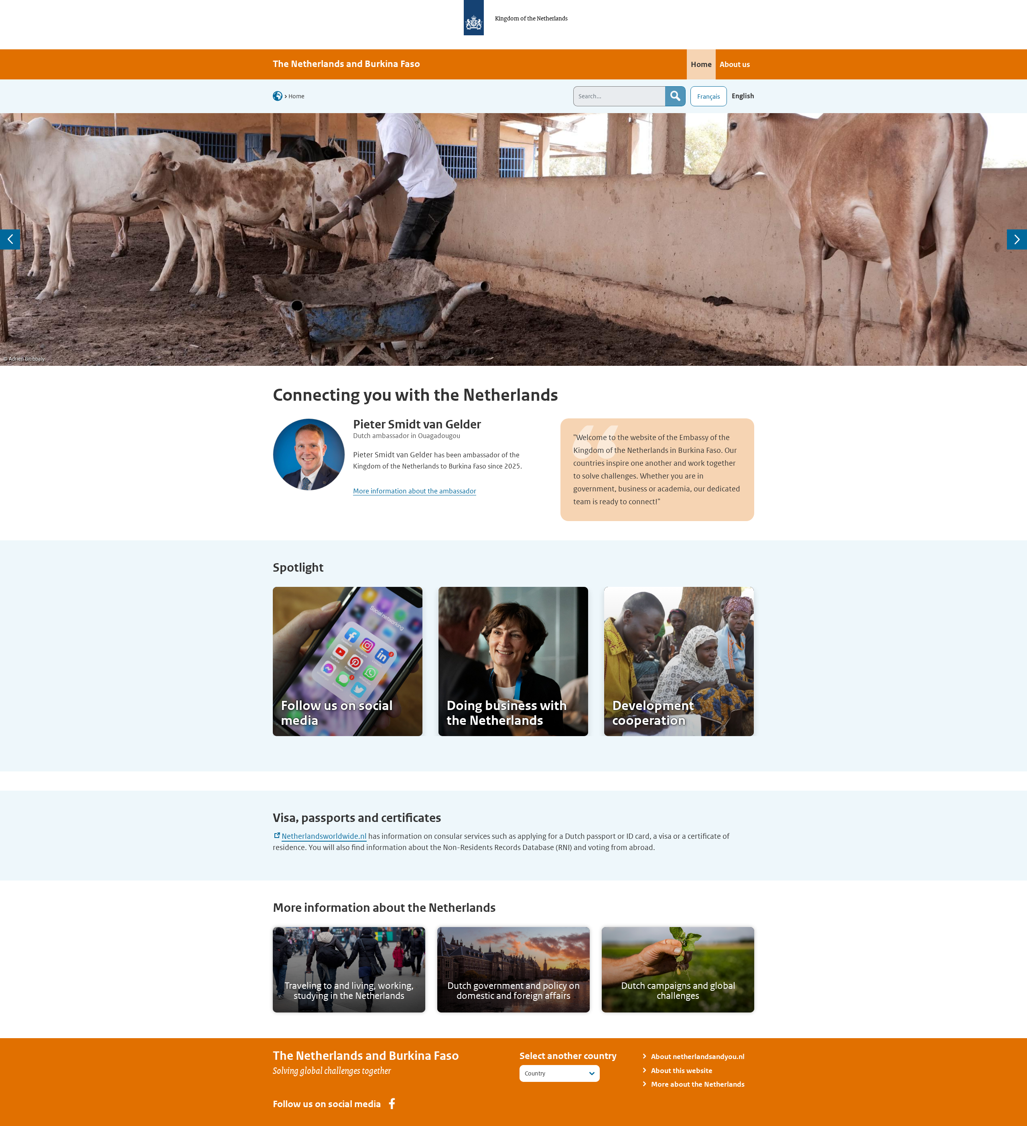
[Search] (675, 96)
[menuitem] (701, 64)
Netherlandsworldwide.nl (324, 836)
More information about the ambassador (414, 491)
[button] (10, 239)
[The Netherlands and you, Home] (280, 95)
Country (535, 1073)
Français (708, 96)
